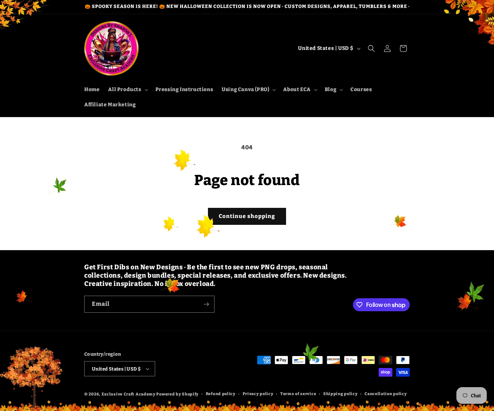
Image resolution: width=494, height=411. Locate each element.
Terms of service (298, 393)
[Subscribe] (206, 304)
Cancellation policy (385, 393)
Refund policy (220, 393)
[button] (127, 89)
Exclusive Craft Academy (129, 394)
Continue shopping (247, 216)
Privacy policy (258, 393)
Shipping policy (340, 393)
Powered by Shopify (177, 394)
